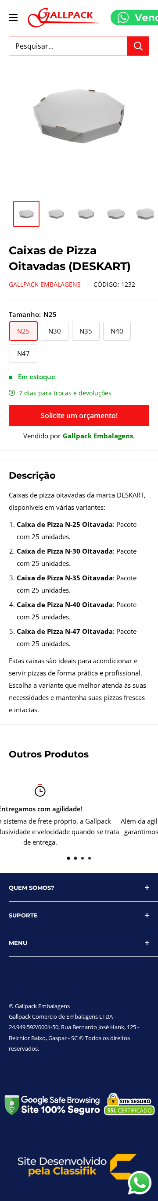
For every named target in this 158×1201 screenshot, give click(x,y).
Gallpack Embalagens (45, 284)
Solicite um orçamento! (79, 415)
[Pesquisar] (138, 46)
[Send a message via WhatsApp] (140, 1183)
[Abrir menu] (13, 17)
